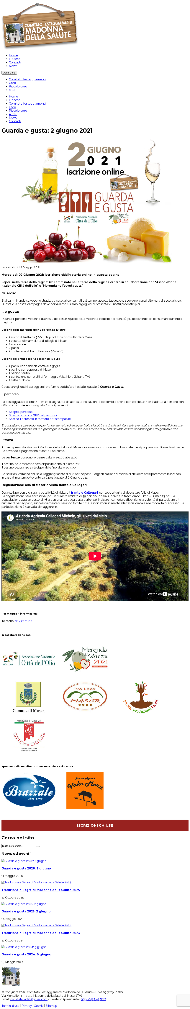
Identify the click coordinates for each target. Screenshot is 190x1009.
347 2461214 (23, 621)
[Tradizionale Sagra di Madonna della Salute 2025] (36, 882)
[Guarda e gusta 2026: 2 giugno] (23, 861)
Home (13, 55)
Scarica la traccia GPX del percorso (33, 415)
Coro (12, 83)
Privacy (27, 1006)
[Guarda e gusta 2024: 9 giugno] (24, 947)
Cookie (38, 1006)
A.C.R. (13, 90)
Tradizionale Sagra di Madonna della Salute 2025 (40, 890)
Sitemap (51, 1006)
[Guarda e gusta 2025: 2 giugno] (23, 904)
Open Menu (9, 72)
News (13, 66)
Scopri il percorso (21, 412)
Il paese (14, 59)
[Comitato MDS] (41, 49)
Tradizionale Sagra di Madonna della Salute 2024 (40, 933)
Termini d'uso (10, 1006)
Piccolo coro (18, 86)
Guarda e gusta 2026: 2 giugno (26, 868)
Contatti (15, 62)
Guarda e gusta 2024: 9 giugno (26, 954)
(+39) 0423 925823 (94, 999)
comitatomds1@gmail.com (29, 999)
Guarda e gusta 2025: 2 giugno (25, 911)
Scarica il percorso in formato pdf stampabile (40, 419)
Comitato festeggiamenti (27, 79)
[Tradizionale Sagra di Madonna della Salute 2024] (36, 925)
